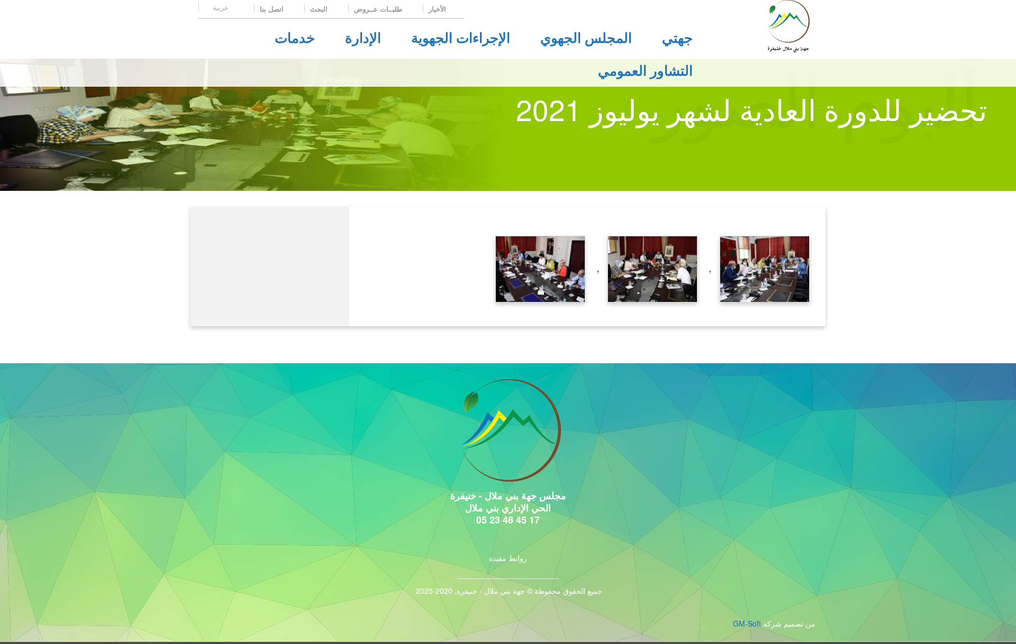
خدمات (295, 37)
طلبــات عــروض (379, 9)
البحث (320, 9)
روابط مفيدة (508, 558)
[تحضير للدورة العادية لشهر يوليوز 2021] (765, 267)
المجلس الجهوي (586, 37)
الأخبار (438, 9)
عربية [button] (220, 7)
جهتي (677, 37)
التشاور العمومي (645, 70)
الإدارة (363, 37)
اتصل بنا (273, 9)
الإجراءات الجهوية (460, 37)
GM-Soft (747, 623)
